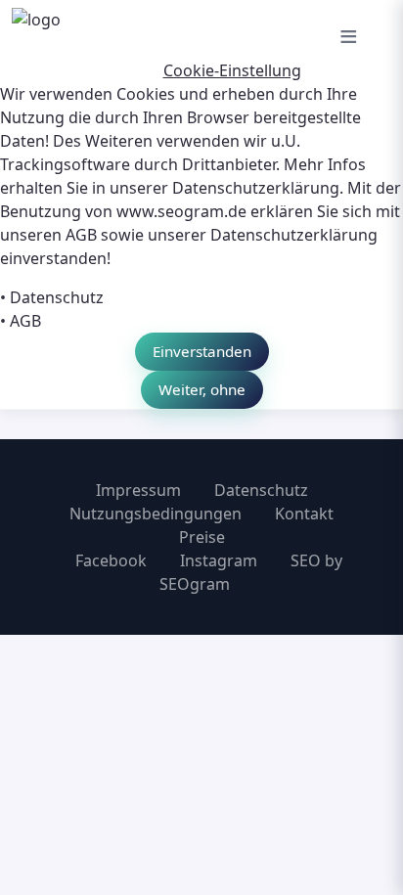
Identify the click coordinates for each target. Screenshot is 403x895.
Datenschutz (57, 297)
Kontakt (304, 513)
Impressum (138, 490)
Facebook (111, 560)
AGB (25, 321)
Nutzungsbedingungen (155, 513)
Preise (202, 537)
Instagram (218, 560)
